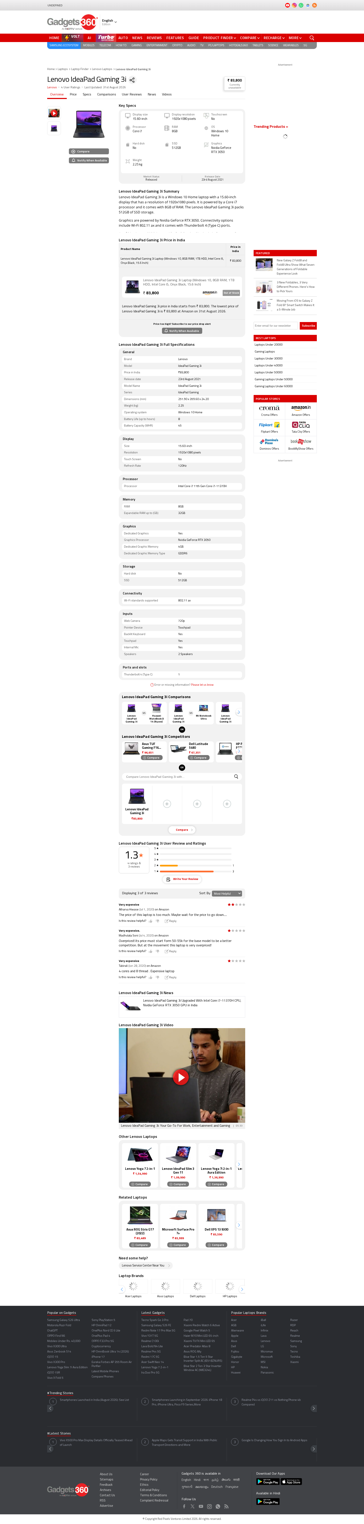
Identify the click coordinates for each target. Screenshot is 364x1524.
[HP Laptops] (230, 1286)
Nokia (264, 1367)
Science (273, 45)
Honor (235, 1362)
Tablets (258, 45)
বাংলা (206, 1480)
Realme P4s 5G (151, 1351)
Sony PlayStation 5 (103, 1320)
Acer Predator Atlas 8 (197, 1346)
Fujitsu (235, 1351)
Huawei (236, 1372)
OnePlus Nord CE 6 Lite (106, 1330)
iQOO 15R (53, 1372)
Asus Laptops (165, 1296)
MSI (263, 1362)
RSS (103, 1500)
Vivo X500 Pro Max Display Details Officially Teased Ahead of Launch (96, 1443)
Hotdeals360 (238, 45)
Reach (294, 1330)
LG (262, 1346)
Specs (87, 94)
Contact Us (107, 1495)
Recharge (273, 38)
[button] (239, 712)
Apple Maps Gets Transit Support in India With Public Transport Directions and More (184, 1443)
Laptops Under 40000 (268, 365)
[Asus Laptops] (165, 1286)
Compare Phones (103, 1376)
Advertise (106, 1506)
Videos (167, 94)
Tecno (294, 1351)
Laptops (63, 69)
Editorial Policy (149, 1490)
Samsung (296, 1341)
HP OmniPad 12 (101, 1325)
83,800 (151, 293)
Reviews (154, 38)
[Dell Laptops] (197, 1286)
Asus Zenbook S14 (59, 1351)
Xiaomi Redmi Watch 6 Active (202, 1325)
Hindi (197, 1480)
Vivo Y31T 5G (149, 1336)
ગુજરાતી (187, 1487)
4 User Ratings (70, 87)
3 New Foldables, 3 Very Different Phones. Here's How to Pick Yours (296, 287)
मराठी (236, 1480)
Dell (233, 1346)
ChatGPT (52, 1330)
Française (232, 1487)
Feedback (106, 1485)
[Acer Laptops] (133, 1286)
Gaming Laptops (265, 351)
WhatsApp (218, 1505)
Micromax (267, 1351)
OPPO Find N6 (56, 1336)
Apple (234, 1336)
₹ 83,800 (235, 80)
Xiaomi (294, 1362)
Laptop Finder (80, 69)
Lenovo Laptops (102, 69)
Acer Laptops (133, 1296)
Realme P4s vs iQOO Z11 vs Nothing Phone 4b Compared (271, 1402)
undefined (55, 5)
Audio (191, 45)
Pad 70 (188, 1320)
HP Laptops (230, 1296)
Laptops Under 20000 (268, 344)
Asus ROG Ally (192, 1351)
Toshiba (295, 1357)
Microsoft (267, 1357)
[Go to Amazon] (132, 286)
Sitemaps (106, 1479)
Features (175, 38)
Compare (248, 38)
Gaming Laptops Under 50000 (274, 379)
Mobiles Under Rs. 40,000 (63, 1341)
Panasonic (267, 1372)
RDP (293, 1325)
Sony (293, 1346)
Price (73, 94)
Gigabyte (236, 1357)
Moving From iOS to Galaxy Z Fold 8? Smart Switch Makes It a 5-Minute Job (295, 305)
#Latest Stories (59, 1433)
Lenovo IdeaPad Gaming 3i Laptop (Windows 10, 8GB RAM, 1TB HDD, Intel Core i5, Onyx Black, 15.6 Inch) (188, 282)
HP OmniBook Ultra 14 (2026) (110, 1351)
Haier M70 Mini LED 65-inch (201, 1336)
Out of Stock (231, 293)
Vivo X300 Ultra (57, 1346)
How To (121, 45)
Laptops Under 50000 (268, 372)
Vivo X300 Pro (56, 1362)
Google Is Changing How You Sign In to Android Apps (274, 1440)
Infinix (264, 1330)
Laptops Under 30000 (268, 358)
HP (233, 1367)
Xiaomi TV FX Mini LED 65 (199, 1341)
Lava (263, 1336)
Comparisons (106, 94)
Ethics (144, 1485)
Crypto (177, 45)
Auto (123, 38)
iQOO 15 (52, 1357)
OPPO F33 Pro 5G (103, 1341)
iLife (263, 1325)
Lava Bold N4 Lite (152, 1346)
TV (201, 45)
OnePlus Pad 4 (101, 1336)
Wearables (291, 45)
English (186, 1480)
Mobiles (89, 45)
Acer (234, 1320)
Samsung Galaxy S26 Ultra (63, 1320)
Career (144, 1474)
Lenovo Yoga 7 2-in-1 (155, 1367)
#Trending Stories (60, 1393)
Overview (57, 94)
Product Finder (218, 38)
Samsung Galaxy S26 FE (156, 1325)
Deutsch (217, 1487)
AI (89, 38)
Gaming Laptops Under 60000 (274, 386)
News (137, 38)
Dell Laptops (198, 1296)
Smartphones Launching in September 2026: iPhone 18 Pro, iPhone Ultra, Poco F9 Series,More (187, 1402)
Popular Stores (268, 398)
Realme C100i (150, 1341)
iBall (263, 1320)
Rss (226, 1505)
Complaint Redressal (154, 1500)
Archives (105, 1490)
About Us (106, 1474)
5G (305, 45)
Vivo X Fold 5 (55, 1378)
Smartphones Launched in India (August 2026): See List (94, 1400)
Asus (234, 1341)
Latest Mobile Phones (105, 1371)
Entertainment (157, 45)
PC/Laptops (216, 45)
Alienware (237, 1330)
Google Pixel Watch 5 (197, 1330)
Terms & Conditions (153, 1495)
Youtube (201, 1505)
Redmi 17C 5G (150, 1357)
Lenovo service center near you (143, 1265)
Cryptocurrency (101, 1346)
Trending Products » (271, 127)
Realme (295, 1336)
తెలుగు (226, 1480)
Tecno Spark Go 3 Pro (155, 1320)
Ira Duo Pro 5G (150, 1372)
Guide (194, 38)
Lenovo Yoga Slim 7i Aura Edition (67, 1367)
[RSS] (314, 5)
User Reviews (132, 94)
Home (54, 38)
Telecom (105, 45)
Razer (294, 1320)
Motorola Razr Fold (59, 1325)
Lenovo (52, 87)
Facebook (184, 1505)
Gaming (136, 45)
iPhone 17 (98, 1357)
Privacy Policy (148, 1479)
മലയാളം (201, 1487)
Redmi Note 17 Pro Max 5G (158, 1330)
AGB (234, 1325)
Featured (263, 253)
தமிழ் (215, 1480)
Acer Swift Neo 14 (152, 1362)
